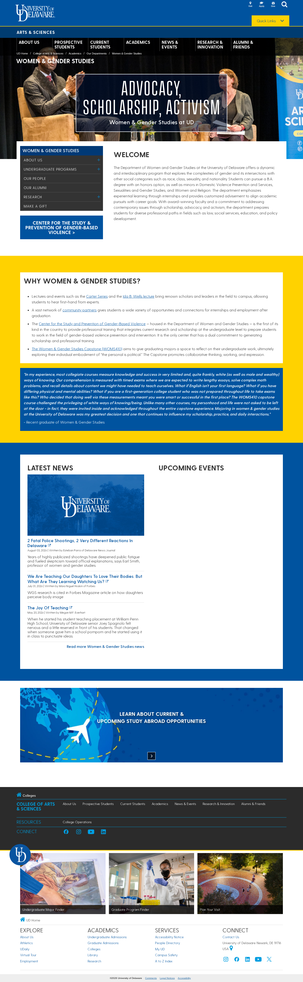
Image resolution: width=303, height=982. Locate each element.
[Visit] (250, 4)
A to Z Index (164, 961)
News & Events (170, 44)
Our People (35, 178)
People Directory (167, 943)
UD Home (22, 53)
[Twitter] (269, 960)
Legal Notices (167, 978)
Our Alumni (35, 188)
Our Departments (97, 53)
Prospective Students (68, 44)
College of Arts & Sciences (48, 53)
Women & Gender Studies (127, 53)
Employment (29, 961)
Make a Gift (35, 206)
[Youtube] (258, 960)
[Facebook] (236, 960)
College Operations (77, 822)
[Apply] (261, 4)
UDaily (24, 949)
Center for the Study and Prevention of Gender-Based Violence (92, 323)
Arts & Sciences (36, 32)
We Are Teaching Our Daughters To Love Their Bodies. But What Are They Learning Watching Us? (84, 579)
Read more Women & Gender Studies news (105, 646)
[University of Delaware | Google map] (231, 949)
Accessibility (184, 978)
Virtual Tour (28, 955)
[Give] (272, 4)
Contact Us (231, 937)
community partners (79, 310)
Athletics (26, 943)
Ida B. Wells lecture (138, 296)
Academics (138, 42)
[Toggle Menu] (99, 160)
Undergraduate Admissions (107, 937)
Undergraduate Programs (50, 169)
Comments (151, 978)
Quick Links (266, 21)
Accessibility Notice (169, 937)
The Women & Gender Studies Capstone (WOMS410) (77, 348)
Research (33, 197)
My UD (160, 949)
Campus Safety (166, 955)
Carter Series (97, 296)
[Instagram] (226, 960)
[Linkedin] (247, 960)
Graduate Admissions (103, 943)
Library (93, 955)
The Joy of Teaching (47, 607)
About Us (29, 42)
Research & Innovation (210, 44)
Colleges (94, 949)
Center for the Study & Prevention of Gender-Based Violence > (61, 227)
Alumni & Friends (243, 44)
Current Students (100, 44)
